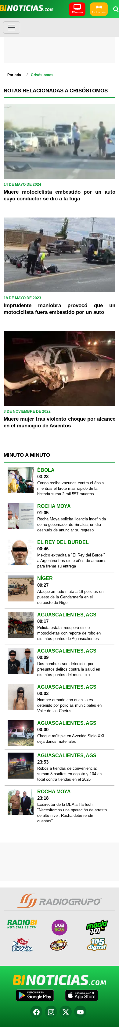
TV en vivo (77, 12)
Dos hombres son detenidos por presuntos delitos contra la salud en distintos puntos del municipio (68, 669)
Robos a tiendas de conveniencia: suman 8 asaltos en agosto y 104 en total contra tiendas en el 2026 (69, 774)
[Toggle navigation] (11, 27)
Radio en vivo (99, 12)
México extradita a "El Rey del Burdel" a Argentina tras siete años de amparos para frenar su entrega (71, 560)
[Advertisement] (59, 43)
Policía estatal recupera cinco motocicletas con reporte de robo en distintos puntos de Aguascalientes (69, 633)
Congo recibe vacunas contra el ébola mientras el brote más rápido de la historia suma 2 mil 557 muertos (70, 488)
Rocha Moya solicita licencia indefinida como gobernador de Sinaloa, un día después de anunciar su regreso (71, 524)
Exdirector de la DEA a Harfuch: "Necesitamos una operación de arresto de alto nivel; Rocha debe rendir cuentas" (72, 812)
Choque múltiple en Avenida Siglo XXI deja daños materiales (70, 739)
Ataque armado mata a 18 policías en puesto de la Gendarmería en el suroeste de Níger (70, 597)
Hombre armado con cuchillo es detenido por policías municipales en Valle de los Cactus (69, 705)
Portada (14, 75)
